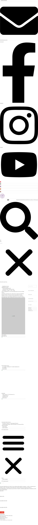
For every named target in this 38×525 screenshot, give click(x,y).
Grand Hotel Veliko (6, 422)
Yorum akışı (30, 309)
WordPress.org (30, 310)
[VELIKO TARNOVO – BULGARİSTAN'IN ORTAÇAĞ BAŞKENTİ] (2, 196)
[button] (19, 221)
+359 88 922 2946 (5, 289)
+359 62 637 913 (11, 289)
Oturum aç (29, 307)
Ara (0, 241)
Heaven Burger (5, 365)
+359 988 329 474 (5, 395)
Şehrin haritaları (5, 427)
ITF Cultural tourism (5, 429)
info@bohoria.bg (5, 396)
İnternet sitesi (4, 397)
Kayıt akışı (29, 308)
